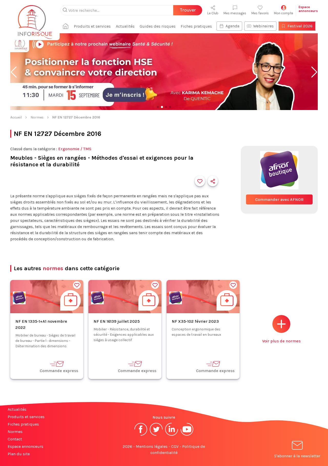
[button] (13, 72)
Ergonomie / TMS (74, 148)
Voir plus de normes (281, 341)
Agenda (232, 26)
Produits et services (92, 26)
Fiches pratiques (196, 26)
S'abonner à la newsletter (297, 455)
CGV (175, 446)
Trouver (188, 10)
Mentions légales (152, 446)
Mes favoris (260, 13)
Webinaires (263, 26)
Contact (15, 439)
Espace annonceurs (25, 446)
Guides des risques (158, 26)
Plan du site (19, 453)
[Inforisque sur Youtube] (187, 435)
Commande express (59, 370)
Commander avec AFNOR (279, 199)
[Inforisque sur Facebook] (141, 435)
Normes (37, 117)
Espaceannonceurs (308, 9)
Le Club (212, 13)
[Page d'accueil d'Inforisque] (35, 19)
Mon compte (283, 13)
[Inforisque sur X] (156, 435)
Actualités (125, 26)
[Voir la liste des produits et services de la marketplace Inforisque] (164, 72)
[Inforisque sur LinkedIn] (172, 435)
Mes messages (234, 13)
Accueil (16, 117)
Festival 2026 (300, 26)
